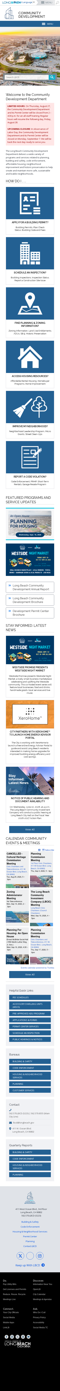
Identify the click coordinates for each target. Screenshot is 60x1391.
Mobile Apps (8, 1322)
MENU (48, 2)
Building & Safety (22, 1061)
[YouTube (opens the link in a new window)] (28, 1337)
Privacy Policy (39, 1317)
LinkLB (6, 1327)
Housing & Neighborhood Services (27, 1076)
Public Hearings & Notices (27, 1039)
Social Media (9, 1317)
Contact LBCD (30, 1246)
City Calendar (39, 1294)
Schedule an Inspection (26, 1032)
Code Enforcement (23, 1067)
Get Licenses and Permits (14, 1289)
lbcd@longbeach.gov (23, 1122)
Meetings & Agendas (42, 1299)
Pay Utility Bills (9, 1284)
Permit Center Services (26, 1026)
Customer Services (23, 1090)
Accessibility (38, 1322)
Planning (18, 1083)
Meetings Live (9, 1299)
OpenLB (36, 1289)
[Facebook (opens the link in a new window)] (6, 1337)
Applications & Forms (25, 1020)
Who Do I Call (39, 1312)
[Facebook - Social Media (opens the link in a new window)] (30, 1256)
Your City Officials (11, 1312)
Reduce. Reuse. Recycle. (14, 1294)
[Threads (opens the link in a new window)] (23, 1337)
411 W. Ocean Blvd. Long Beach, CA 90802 (23, 1130)
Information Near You (42, 1284)
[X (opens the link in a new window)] (18, 1337)
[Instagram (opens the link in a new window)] (12, 1337)
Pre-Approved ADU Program (29, 1013)
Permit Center (30, 1236)
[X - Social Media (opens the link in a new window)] (20, 1256)
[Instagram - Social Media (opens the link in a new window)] (40, 1256)
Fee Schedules (21, 997)
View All (29, 829)
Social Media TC (40, 1327)
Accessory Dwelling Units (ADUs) (28, 1005)
